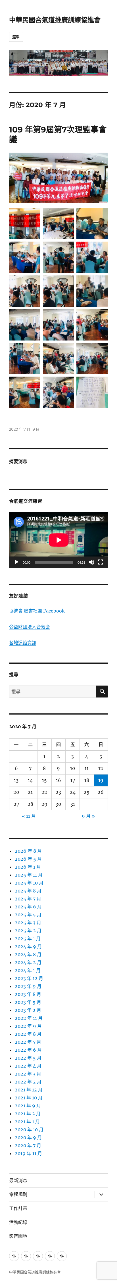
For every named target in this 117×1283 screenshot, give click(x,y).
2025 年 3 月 (28, 922)
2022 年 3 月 (28, 1074)
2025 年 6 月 (28, 907)
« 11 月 (29, 816)
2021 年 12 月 (29, 1090)
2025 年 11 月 (29, 875)
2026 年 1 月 (28, 867)
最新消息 (18, 1180)
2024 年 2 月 (28, 962)
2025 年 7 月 (28, 899)
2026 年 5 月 (28, 859)
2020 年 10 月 (29, 1129)
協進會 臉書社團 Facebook (37, 611)
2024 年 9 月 (28, 946)
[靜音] (91, 562)
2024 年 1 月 (28, 970)
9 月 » (88, 816)
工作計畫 (18, 1208)
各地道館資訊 (22, 642)
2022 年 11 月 (29, 1018)
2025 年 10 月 (29, 883)
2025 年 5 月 (28, 914)
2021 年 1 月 (27, 1121)
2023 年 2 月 (28, 1010)
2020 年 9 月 (28, 1137)
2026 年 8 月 (28, 851)
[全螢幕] (100, 562)
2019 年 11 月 (28, 1153)
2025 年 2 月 (28, 930)
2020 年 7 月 (28, 1145)
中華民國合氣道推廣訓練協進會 (55, 20)
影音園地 (18, 1236)
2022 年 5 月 (28, 1058)
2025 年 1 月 (28, 938)
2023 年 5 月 (28, 1002)
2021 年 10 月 (29, 1098)
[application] (58, 540)
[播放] (16, 562)
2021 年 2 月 (28, 1113)
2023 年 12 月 (29, 978)
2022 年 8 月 (28, 1034)
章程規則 (18, 1194)
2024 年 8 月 (28, 954)
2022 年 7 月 (28, 1042)
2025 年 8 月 (28, 891)
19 (100, 780)
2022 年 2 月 (28, 1082)
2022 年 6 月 (28, 1050)
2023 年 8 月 (28, 994)
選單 (16, 36)
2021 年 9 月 (28, 1105)
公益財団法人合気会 (29, 627)
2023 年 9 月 (28, 986)
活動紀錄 (18, 1222)
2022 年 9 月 (28, 1026)
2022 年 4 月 (28, 1066)
